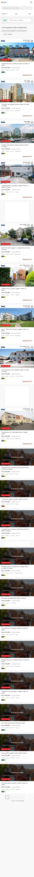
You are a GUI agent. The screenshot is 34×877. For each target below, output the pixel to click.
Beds (16, 13)
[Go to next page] (26, 797)
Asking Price (4, 13)
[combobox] (20, 20)
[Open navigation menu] (31, 2)
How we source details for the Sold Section (14, 31)
